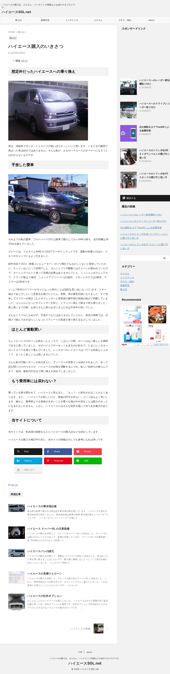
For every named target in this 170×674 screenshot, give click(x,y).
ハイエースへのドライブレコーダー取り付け (143, 221)
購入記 (18, 20)
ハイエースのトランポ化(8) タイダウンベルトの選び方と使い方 (154, 154)
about (151, 20)
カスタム (98, 20)
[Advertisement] (145, 54)
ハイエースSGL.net (16, 12)
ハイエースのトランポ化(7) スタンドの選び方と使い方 (144, 246)
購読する (131, 198)
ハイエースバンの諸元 (40, 551)
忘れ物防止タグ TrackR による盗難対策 (141, 227)
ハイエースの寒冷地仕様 (42, 506)
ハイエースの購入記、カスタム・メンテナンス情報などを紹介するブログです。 (85, 658)
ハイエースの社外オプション (44, 595)
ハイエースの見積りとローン (44, 573)
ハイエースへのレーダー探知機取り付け (141, 214)
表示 (24, 60)
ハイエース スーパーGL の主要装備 (48, 528)
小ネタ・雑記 (124, 20)
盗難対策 (45, 20)
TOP (80, 652)
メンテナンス (71, 20)
